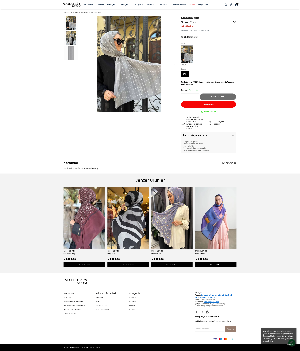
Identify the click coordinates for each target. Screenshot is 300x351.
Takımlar (150, 5)
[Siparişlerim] (231, 4)
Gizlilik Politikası (70, 313)
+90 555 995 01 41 (211, 302)
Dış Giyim (137, 5)
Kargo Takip (203, 5)
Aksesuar (163, 5)
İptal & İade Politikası (72, 309)
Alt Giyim (124, 5)
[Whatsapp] (207, 312)
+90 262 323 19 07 (209, 299)
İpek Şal (84, 12)
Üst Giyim (111, 5)
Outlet (192, 5)
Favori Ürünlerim (102, 309)
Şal (76, 12)
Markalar (100, 5)
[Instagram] (202, 312)
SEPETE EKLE (217, 96)
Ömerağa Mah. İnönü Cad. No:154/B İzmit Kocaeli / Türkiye (213, 296)
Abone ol (230, 329)
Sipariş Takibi (101, 305)
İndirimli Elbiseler (179, 5)
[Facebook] (196, 312)
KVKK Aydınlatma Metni (73, 301)
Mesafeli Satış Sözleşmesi (74, 305)
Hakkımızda (68, 297)
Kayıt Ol (99, 301)
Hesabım (99, 297)
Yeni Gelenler (88, 5)
